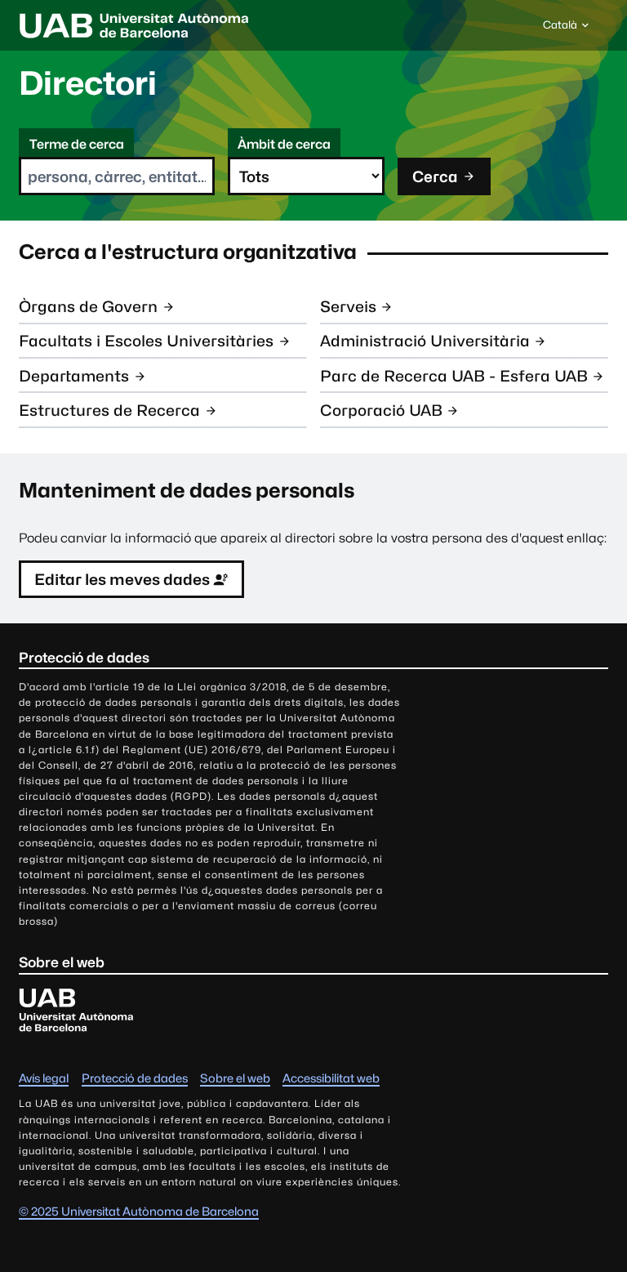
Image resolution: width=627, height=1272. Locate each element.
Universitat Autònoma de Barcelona (133, 25)
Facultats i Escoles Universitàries (146, 341)
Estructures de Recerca (109, 410)
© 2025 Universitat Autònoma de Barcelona (139, 1211)
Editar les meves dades (122, 579)
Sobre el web (235, 1078)
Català (559, 28)
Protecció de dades (135, 1078)
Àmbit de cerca (284, 144)
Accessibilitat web (331, 1078)
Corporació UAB (381, 410)
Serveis (348, 306)
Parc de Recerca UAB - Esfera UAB (454, 376)
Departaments (74, 376)
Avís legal (44, 1078)
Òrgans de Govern (88, 306)
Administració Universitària (425, 341)
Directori (88, 83)
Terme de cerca (76, 144)
